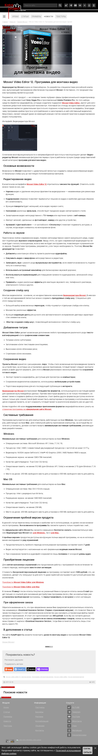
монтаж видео (26, 677)
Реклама (39, 716)
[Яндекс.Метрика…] (28, 741)
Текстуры (7, 726)
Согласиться (87, 750)
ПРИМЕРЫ (36, 16)
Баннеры (39, 712)
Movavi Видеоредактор (76, 677)
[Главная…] (15, 8)
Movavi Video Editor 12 (13, 677)
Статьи (6, 712)
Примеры (7, 716)
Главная (5, 22)
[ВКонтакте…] (80, 5)
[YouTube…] (75, 5)
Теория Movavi (22, 22)
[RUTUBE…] (66, 5)
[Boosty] (8, 669)
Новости (12, 22)
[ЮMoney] (42, 669)
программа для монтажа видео (42, 677)
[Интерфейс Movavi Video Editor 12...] (19, 150)
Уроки (6, 707)
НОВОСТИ (48, 16)
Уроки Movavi (8, 642)
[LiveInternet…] (3, 741)
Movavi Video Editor (60, 677)
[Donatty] (31, 669)
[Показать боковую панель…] (4, 16)
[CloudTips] (19, 669)
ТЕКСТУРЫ (61, 16)
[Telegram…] (71, 5)
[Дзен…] (84, 5)
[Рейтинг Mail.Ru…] (10, 742)
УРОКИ (15, 16)
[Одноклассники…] (93, 5)
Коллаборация (41, 721)
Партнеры (40, 707)
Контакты (39, 730)
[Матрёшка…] (89, 5)
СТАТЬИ (25, 16)
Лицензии (39, 726)
